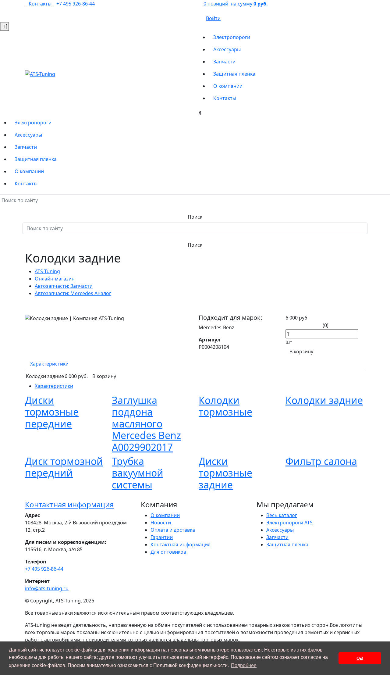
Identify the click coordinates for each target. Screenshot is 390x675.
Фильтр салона (321, 461)
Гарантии (162, 537)
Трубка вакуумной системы (137, 473)
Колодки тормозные (225, 406)
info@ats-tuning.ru (47, 588)
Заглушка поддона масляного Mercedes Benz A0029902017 (146, 424)
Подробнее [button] (244, 665)
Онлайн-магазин (55, 278)
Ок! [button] (359, 658)
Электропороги (231, 37)
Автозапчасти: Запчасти (64, 286)
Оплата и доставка (173, 530)
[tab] (49, 363)
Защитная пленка (234, 73)
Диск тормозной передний (64, 467)
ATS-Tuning (47, 271)
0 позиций (235, 3)
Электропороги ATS (289, 522)
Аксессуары (227, 49)
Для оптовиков (168, 551)
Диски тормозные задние (225, 473)
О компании (228, 86)
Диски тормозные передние (52, 412)
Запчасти (224, 61)
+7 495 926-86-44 (75, 3)
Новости (161, 522)
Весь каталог (281, 515)
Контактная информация (69, 504)
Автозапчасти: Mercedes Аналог (73, 293)
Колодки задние (324, 400)
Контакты (224, 98)
